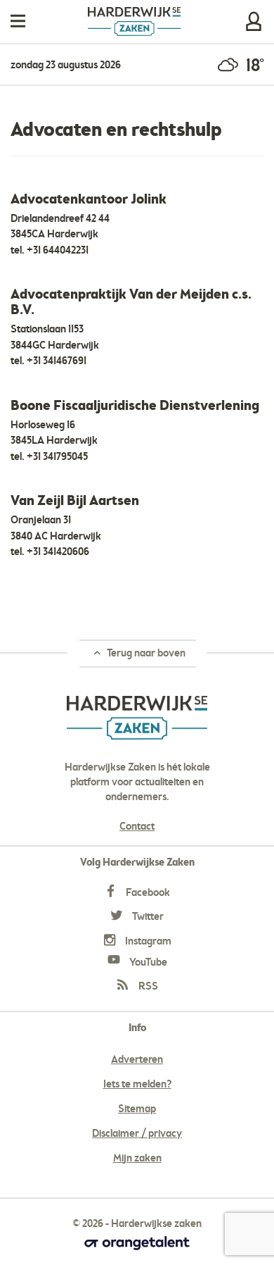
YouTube (147, 963)
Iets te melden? (137, 1085)
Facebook (147, 893)
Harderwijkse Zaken (134, 21)
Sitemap (137, 1109)
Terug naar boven (145, 654)
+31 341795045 (57, 457)
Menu (18, 21)
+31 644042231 (58, 251)
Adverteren (137, 1060)
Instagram (147, 942)
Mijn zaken (253, 21)
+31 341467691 (56, 361)
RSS (147, 987)
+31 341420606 (58, 552)
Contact (137, 827)
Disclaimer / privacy (137, 1134)
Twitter (147, 917)
